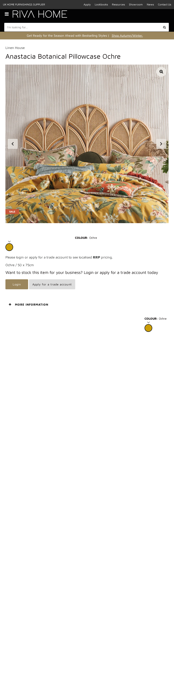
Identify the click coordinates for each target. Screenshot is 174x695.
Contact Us (164, 4)
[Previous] (13, 144)
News (150, 4)
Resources (118, 4)
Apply (87, 4)
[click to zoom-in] (161, 72)
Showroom (136, 4)
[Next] (161, 144)
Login (17, 284)
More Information (31, 304)
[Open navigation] (8, 14)
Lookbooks (101, 4)
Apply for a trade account (52, 284)
